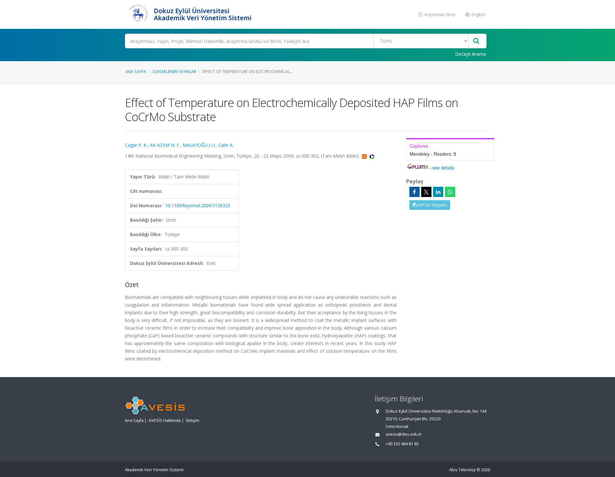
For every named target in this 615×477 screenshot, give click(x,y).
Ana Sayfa (136, 71)
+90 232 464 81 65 (402, 444)
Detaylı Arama (470, 54)
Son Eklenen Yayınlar (174, 71)
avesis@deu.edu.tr (404, 434)
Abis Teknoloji (462, 470)
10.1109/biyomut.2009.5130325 (197, 205)
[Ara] (476, 41)
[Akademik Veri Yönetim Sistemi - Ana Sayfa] (138, 14)
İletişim (192, 420)
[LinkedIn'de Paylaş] (438, 192)
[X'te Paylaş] (426, 192)
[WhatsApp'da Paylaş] (450, 192)
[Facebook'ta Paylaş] (414, 192)
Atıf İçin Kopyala (432, 205)
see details (443, 167)
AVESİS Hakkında (165, 420)
